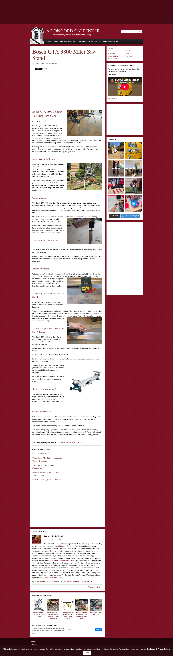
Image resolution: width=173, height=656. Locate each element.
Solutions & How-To (114, 56)
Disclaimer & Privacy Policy (158, 649)
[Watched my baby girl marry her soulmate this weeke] (133, 168)
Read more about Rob (53, 577)
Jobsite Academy (113, 58)
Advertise (33, 644)
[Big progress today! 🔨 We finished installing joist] (116, 150)
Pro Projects (111, 53)
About (55, 41)
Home (48, 41)
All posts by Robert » (95, 587)
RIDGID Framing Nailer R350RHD (46, 479)
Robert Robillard (40, 63)
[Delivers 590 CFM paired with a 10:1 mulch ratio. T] (133, 186)
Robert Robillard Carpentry (47, 581)
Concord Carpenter (67, 546)
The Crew (129, 56)
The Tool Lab (112, 51)
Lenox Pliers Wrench (41, 453)
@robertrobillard (71, 581)
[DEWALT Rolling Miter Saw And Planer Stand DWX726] (67, 610)
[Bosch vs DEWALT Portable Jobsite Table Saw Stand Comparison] (53, 610)
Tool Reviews (52, 63)
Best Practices (130, 51)
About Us (129, 53)
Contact (32, 642)
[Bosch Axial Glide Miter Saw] (96, 610)
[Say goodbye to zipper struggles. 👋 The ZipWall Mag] (116, 168)
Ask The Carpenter (110, 41)
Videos (98, 41)
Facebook (88, 581)
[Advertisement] (86, 6)
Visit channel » (112, 99)
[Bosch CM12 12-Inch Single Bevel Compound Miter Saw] (81, 610)
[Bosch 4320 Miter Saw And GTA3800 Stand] (38, 610)
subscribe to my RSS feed (71, 443)
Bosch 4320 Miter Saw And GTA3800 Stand (38, 615)
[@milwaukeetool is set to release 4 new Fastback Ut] (116, 186)
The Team (82, 41)
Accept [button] (86, 653)
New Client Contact (68, 41)
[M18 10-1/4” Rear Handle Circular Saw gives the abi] (116, 203)
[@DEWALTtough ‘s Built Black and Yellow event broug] (133, 150)
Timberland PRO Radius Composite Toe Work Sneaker (47, 459)
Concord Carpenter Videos (60, 561)
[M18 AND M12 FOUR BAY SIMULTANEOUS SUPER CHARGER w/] (133, 203)
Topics (90, 41)
